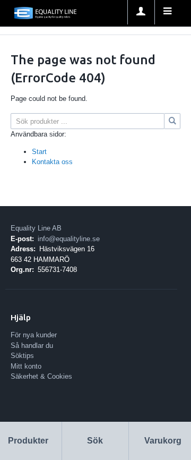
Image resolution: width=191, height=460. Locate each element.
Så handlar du (32, 346)
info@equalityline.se (69, 239)
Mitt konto (26, 366)
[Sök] (172, 121)
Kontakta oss (52, 162)
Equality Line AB (36, 228)
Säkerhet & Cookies (41, 376)
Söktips (22, 356)
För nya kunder (34, 335)
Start (39, 152)
